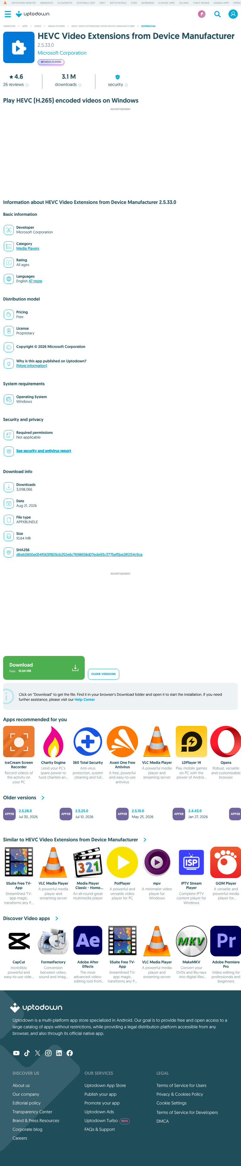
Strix (134, 3)
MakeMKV (191, 962)
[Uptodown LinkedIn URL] (59, 1053)
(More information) (31, 366)
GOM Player (226, 883)
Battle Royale (118, 3)
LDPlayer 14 (191, 762)
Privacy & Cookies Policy (180, 1094)
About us (21, 1085)
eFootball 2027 (86, 3)
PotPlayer (122, 883)
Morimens (148, 3)
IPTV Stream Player (191, 885)
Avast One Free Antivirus (122, 764)
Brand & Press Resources (36, 1120)
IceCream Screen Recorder (19, 764)
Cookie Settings (172, 1103)
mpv (157, 883)
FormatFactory (53, 962)
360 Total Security (88, 762)
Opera (237, 3)
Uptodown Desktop (23, 3)
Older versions (103, 674)
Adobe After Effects (87, 964)
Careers (20, 1138)
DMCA (163, 1121)
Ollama (184, 3)
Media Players (27, 248)
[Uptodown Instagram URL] (48, 1053)
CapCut (19, 962)
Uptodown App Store (105, 1085)
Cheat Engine (201, 3)
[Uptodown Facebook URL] (69, 1053)
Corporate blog (27, 1129)
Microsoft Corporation (62, 53)
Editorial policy (26, 1103)
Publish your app (100, 1094)
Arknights (46, 3)
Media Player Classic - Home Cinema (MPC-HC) (88, 888)
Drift (102, 3)
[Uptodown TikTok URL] (27, 1053)
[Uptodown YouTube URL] (16, 1053)
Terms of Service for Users (181, 1085)
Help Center (85, 699)
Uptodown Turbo (106, 1120)
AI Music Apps (166, 3)
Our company (26, 1094)
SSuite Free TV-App (19, 885)
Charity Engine (53, 762)
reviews (13, 84)
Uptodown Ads (99, 1112)
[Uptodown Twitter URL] (37, 1053)
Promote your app (102, 1103)
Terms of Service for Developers (187, 1112)
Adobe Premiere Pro (226, 964)
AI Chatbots (64, 3)
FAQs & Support (99, 1129)
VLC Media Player (157, 762)
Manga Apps (221, 3)
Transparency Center (32, 1112)
